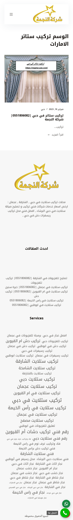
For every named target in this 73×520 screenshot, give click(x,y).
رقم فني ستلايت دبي (50, 438)
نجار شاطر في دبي (22, 477)
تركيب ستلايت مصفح (37, 420)
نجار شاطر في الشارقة (49, 477)
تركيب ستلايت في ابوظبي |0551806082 (36, 305)
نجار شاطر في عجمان (52, 482)
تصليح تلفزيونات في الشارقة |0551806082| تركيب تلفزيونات (36, 280)
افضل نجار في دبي (55, 335)
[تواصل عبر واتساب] (66, 504)
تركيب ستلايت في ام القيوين (37, 393)
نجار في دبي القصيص (17, 487)
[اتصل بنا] (65, 512)
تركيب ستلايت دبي (37, 379)
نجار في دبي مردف (53, 493)
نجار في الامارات (15, 482)
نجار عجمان (30, 482)
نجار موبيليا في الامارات (37, 497)
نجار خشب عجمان (26, 468)
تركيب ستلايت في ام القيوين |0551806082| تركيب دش (36, 293)
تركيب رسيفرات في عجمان (51, 355)
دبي (43, 109)
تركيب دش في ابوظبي (51, 346)
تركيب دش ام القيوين (23, 341)
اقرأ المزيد (56, 135)
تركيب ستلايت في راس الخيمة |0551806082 (36, 300)
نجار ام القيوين (48, 468)
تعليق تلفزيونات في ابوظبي (37, 426)
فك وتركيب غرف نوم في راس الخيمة (36, 443)
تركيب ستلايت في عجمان (37, 414)
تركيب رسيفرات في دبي (37, 351)
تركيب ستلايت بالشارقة (37, 373)
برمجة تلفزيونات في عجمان (24, 335)
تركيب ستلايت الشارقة (36, 361)
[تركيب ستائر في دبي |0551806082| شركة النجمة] (36, 79)
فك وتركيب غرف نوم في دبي (19, 439)
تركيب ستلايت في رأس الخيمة (37, 408)
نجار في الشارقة (55, 487)
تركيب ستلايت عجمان (37, 386)
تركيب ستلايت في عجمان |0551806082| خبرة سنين (36, 287)
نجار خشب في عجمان (24, 473)
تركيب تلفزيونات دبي (55, 341)
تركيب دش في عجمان (21, 346)
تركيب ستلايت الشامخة (37, 368)
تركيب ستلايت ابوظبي (19, 355)
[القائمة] (11, 14)
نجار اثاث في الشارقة (48, 463)
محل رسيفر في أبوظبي (20, 459)
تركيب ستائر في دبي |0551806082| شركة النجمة (37, 117)
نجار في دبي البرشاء (35, 487)
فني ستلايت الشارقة (37, 454)
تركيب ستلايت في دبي (37, 400)
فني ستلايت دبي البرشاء (53, 459)
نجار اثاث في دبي (23, 463)
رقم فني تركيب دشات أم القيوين (37, 432)
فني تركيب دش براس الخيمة (37, 448)
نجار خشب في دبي (51, 473)
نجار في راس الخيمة (28, 492)
